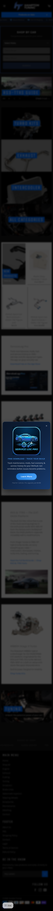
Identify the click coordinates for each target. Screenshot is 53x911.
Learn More (26, 476)
